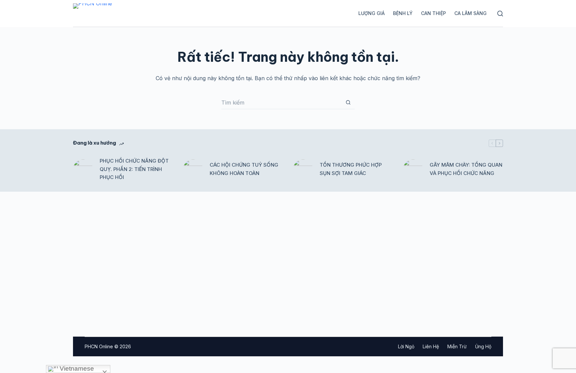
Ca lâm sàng (470, 13)
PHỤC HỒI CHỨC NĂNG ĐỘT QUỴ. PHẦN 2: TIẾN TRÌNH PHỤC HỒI (134, 169)
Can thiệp (433, 13)
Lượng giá (371, 13)
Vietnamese (76, 368)
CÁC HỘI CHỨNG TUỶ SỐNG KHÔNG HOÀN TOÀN (244, 169)
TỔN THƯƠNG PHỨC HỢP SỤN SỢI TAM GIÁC (351, 169)
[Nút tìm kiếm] (348, 102)
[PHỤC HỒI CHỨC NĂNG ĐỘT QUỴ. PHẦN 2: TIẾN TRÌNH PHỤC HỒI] (83, 169)
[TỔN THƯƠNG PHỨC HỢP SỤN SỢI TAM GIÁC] (303, 169)
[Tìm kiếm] (500, 13)
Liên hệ (431, 346)
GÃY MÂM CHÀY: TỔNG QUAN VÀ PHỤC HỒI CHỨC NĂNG (466, 169)
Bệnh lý (403, 13)
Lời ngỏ (406, 346)
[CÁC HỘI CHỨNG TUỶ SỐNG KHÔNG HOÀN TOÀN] (193, 169)
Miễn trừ (457, 346)
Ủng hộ (483, 346)
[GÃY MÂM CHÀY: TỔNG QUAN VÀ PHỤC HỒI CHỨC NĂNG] (413, 169)
